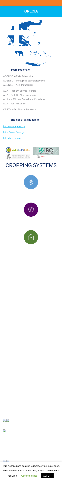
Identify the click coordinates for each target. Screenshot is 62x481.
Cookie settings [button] (29, 475)
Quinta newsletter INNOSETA (19, 374)
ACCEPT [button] (47, 476)
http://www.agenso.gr (14, 126)
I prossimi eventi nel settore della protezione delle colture (29, 404)
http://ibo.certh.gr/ (12, 138)
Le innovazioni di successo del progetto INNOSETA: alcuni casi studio (31, 388)
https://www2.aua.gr (13, 132)
